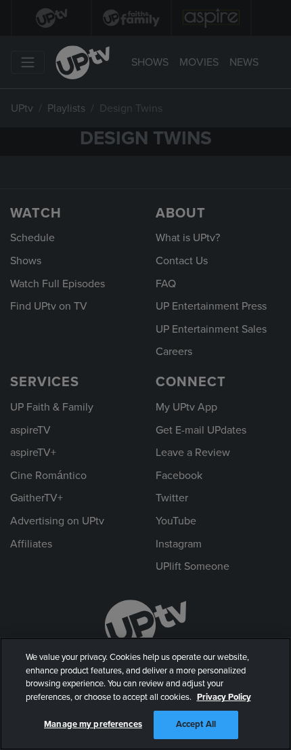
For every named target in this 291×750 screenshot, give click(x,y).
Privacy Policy (224, 697)
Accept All (196, 724)
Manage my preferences (93, 724)
